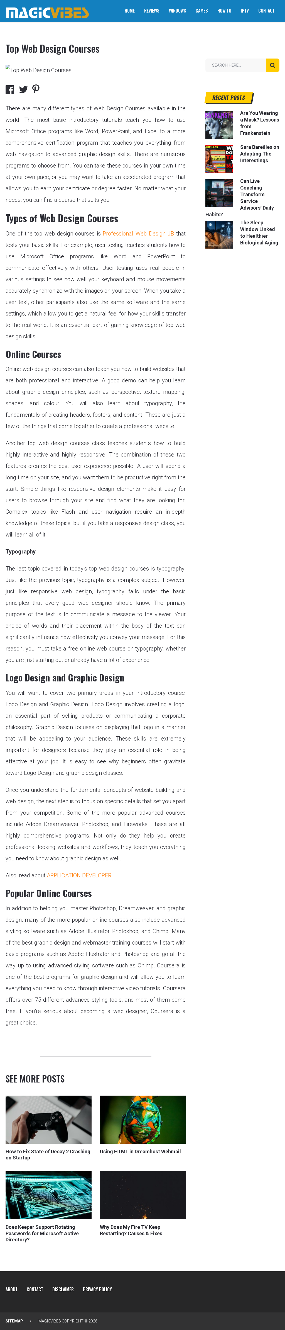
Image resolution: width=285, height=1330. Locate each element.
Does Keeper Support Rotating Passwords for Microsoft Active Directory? (42, 1233)
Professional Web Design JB (138, 233)
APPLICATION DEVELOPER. (80, 875)
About (12, 1289)
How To (224, 10)
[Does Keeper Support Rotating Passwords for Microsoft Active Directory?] (48, 1195)
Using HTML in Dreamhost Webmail (140, 1151)
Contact (266, 10)
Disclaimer (63, 1289)
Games (202, 10)
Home (130, 10)
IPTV (245, 10)
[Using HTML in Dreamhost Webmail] (143, 1120)
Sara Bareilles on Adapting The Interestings (259, 153)
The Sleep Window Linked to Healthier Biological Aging (259, 233)
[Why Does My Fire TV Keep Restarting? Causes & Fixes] (143, 1195)
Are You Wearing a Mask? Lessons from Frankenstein (259, 123)
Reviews (151, 10)
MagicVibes (49, 1321)
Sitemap (14, 1321)
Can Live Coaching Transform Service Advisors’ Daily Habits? (239, 197)
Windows (177, 10)
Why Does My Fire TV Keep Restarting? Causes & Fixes (131, 1230)
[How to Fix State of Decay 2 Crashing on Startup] (48, 1120)
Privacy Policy (97, 1289)
